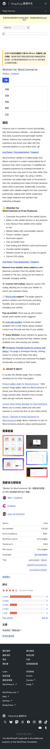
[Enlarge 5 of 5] (44, 470)
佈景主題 (30, 655)
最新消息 (6, 655)
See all (45, 618)
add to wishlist (34, 560)
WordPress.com (10, 692)
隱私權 (5, 664)
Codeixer (12, 506)
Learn (4, 671)
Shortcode (10, 296)
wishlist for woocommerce (37, 565)
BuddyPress (9, 705)
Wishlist (44, 560)
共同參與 (30, 671)
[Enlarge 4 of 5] (44, 454)
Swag (30, 684)
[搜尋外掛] (28, 27)
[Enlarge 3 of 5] (44, 438)
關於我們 (6, 651)
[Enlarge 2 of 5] (21, 461)
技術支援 (6, 676)
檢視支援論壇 (8, 636)
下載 (5, 80)
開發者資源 (7, 680)
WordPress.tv (9, 684)
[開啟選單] (46, 3)
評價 (7, 96)
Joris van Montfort (16, 514)
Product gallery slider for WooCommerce (20, 384)
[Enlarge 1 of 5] (21, 438)
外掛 (28, 659)
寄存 (4, 659)
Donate (30, 680)
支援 (7, 114)
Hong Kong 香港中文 (17, 716)
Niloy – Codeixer (11, 73)
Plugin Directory (8, 11)
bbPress (7, 701)
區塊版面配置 (32, 664)
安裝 (7, 102)
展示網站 (30, 651)
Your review (7, 618)
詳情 (7, 89)
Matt (5, 696)
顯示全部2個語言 (41, 555)
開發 (7, 108)
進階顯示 (6, 577)
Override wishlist (13, 322)
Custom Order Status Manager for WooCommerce (24, 404)
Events (29, 676)
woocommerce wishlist (38, 570)
